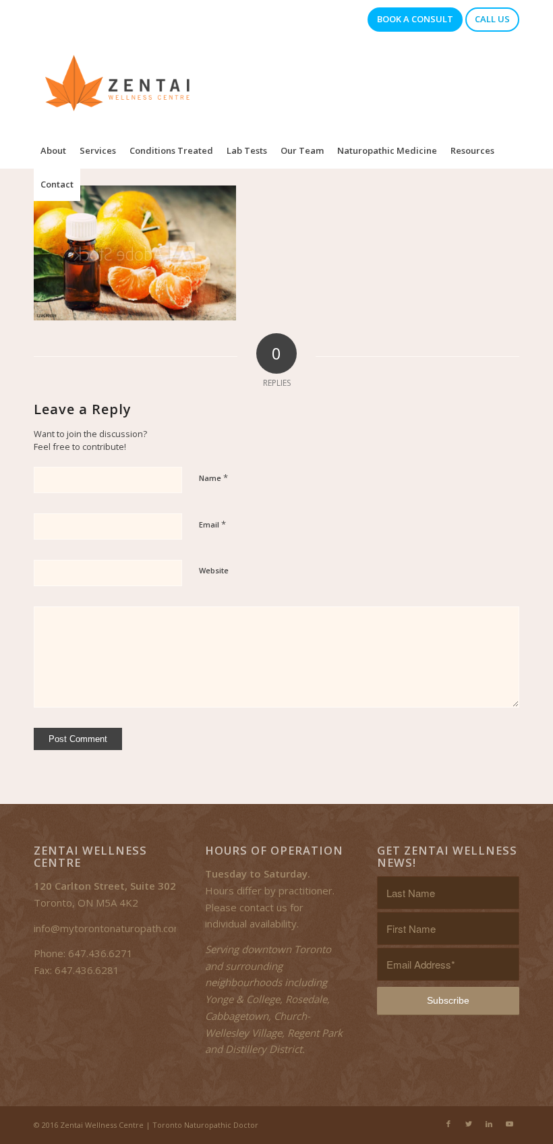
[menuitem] (53, 150)
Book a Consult (415, 19)
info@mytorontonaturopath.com (108, 928)
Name (213, 477)
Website (214, 570)
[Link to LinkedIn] (489, 1124)
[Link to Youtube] (509, 1124)
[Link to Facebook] (448, 1124)
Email (212, 524)
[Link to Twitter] (469, 1124)
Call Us (492, 19)
